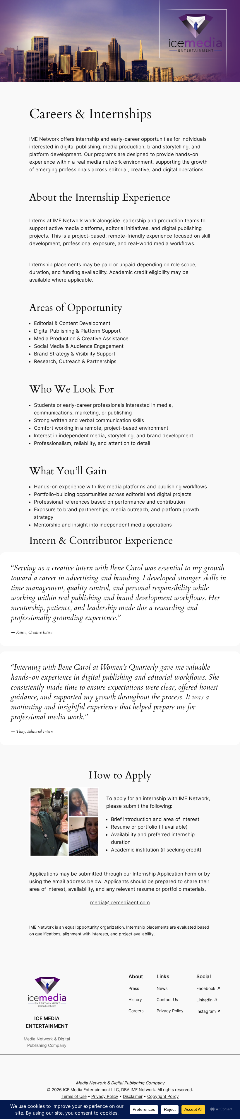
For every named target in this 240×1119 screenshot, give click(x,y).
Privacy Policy (104, 1096)
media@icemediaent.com (120, 902)
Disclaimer (133, 1096)
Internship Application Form (164, 874)
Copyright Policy (163, 1096)
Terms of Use (74, 1096)
